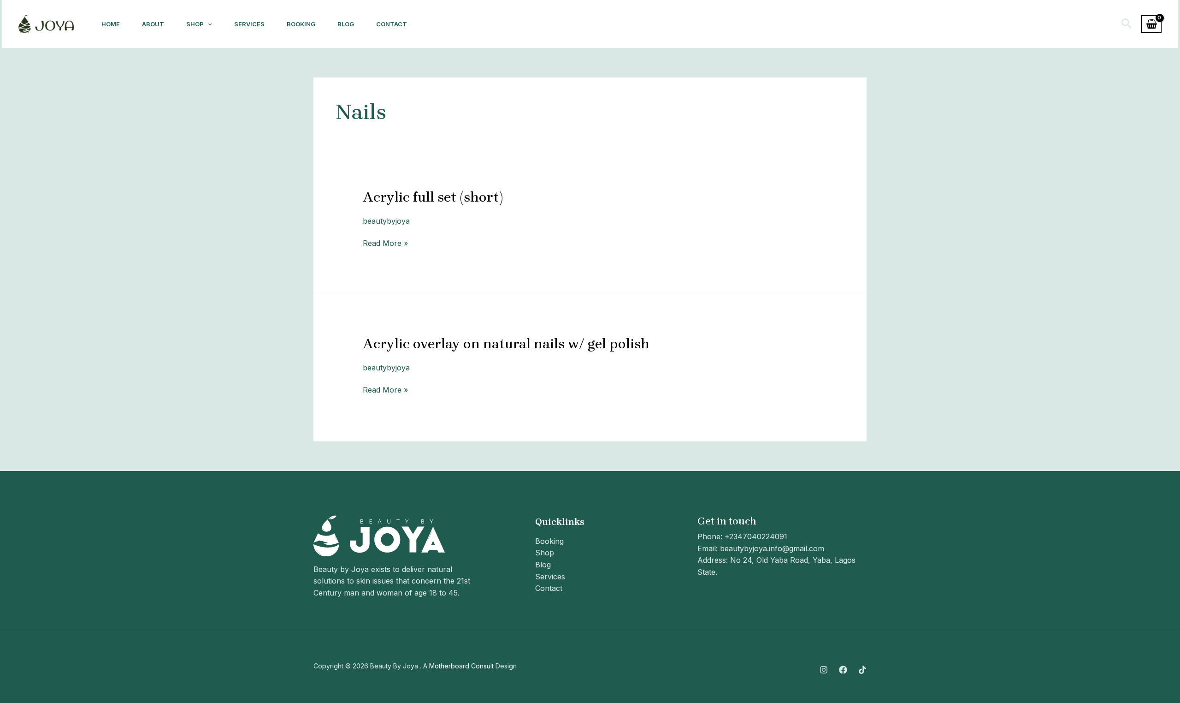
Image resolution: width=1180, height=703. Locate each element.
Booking (301, 24)
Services (249, 24)
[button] (1127, 24)
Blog (345, 24)
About (153, 24)
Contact (391, 24)
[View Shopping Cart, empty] (1151, 24)
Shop (195, 24)
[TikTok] (862, 670)
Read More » (385, 243)
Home (110, 24)
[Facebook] (843, 670)
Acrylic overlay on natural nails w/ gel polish (506, 343)
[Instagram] (824, 670)
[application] (208, 24)
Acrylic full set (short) (433, 197)
